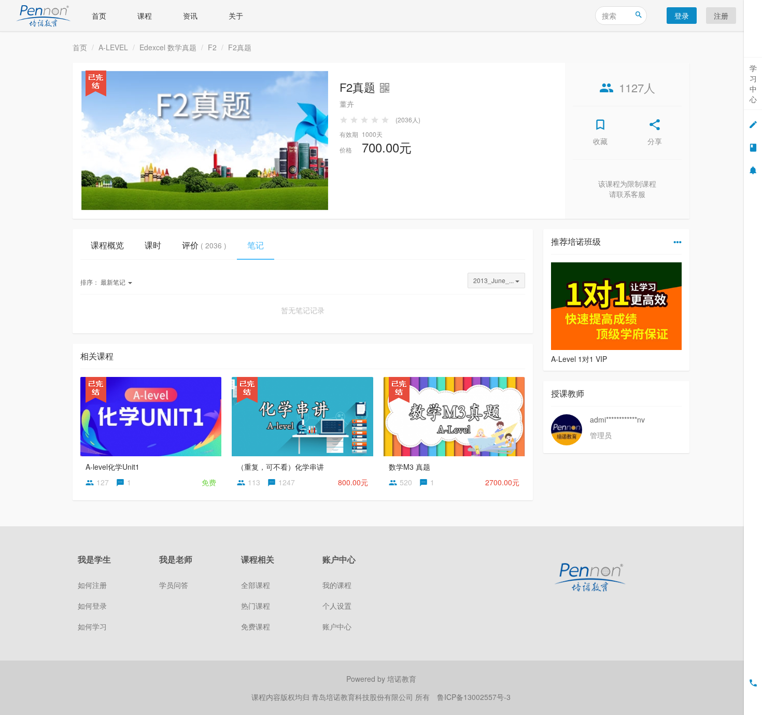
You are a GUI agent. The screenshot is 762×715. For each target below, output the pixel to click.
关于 (236, 15)
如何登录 (92, 605)
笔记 (255, 245)
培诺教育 (401, 679)
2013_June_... (494, 280)
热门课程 (255, 605)
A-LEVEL (113, 47)
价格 (346, 149)
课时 (153, 245)
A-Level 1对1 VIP (579, 359)
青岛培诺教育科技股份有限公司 (363, 697)
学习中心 (753, 83)
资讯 (190, 15)
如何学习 (92, 626)
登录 (681, 15)
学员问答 (173, 585)
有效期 (349, 134)
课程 (144, 15)
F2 (212, 47)
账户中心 (336, 626)
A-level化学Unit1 (112, 466)
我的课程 (336, 585)
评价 (204, 245)
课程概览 (107, 245)
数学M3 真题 (409, 466)
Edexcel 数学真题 (167, 47)
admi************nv (617, 419)
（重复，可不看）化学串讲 (280, 466)
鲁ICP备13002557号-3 (474, 697)
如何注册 (92, 585)
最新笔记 (103, 281)
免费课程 (255, 626)
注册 (721, 15)
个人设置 (336, 605)
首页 (99, 15)
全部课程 (255, 585)
